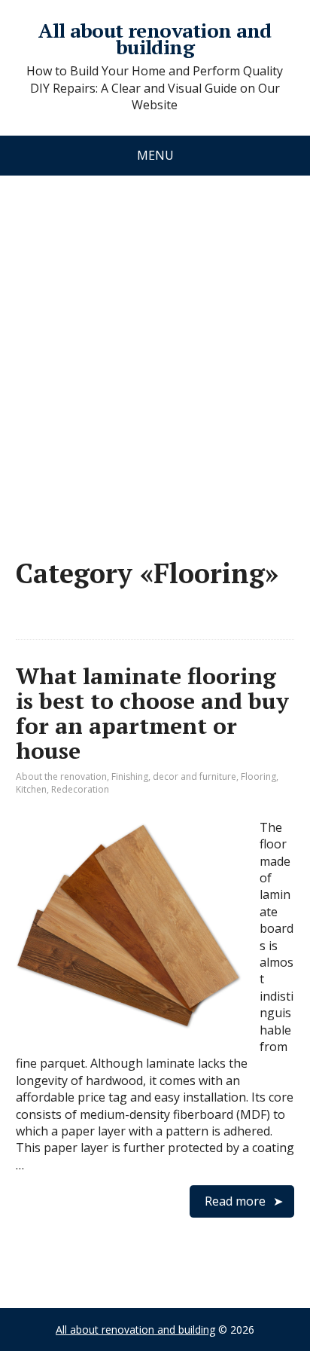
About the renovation (61, 776)
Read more (235, 1201)
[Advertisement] (155, 352)
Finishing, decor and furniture (173, 776)
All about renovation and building (155, 39)
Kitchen (31, 789)
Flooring (258, 776)
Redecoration (80, 789)
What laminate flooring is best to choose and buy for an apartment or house (152, 713)
